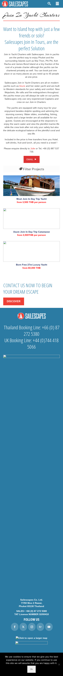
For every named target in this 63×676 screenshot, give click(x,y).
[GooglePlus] (40, 627)
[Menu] (57, 4)
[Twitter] (23, 627)
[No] (59, 664)
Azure (22, 86)
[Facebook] (14, 627)
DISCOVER (14, 301)
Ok (31, 669)
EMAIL (30, 159)
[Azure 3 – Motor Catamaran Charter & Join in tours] (31, 218)
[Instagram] (32, 627)
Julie (32, 148)
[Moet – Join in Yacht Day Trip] (31, 185)
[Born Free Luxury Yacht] (31, 251)
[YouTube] (49, 627)
